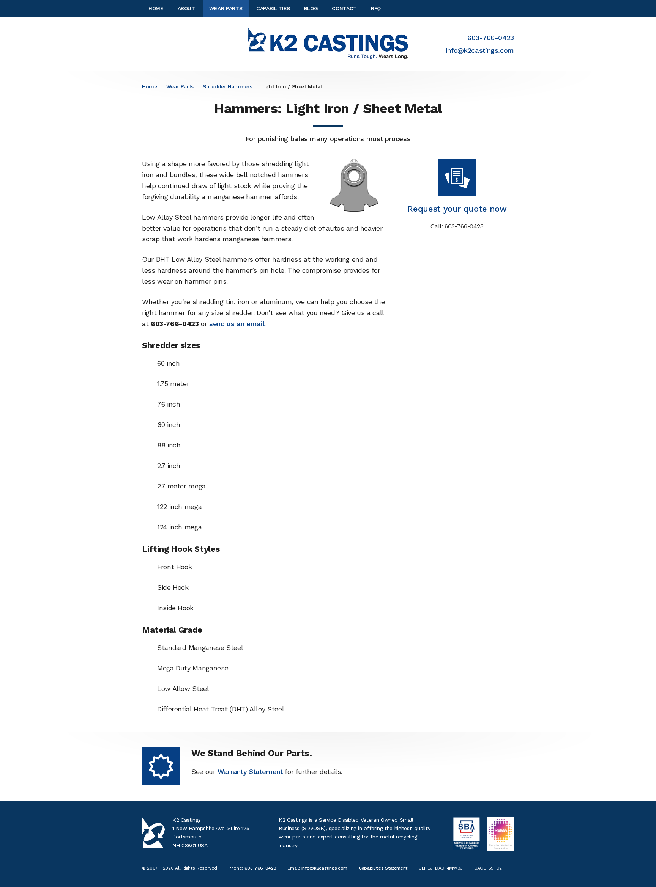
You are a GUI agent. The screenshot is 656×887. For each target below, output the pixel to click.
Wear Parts (180, 86)
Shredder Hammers (227, 86)
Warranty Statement (250, 772)
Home (149, 86)
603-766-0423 (490, 38)
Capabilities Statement (383, 868)
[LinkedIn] (512, 8)
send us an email (236, 324)
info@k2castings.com (480, 50)
